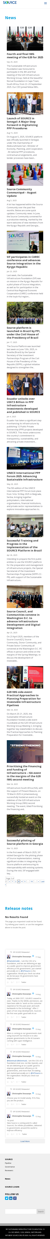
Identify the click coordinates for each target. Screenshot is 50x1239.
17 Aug (38, 957)
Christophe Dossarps (21, 956)
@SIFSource (26, 971)
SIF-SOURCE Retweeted (21, 952)
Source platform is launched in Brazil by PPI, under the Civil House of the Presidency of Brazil (23, 332)
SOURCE (9, 1159)
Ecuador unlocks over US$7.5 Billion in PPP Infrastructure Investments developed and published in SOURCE (23, 405)
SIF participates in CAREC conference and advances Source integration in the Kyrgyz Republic (24, 262)
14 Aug (38, 994)
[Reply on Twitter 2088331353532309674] (8, 1017)
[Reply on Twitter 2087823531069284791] (8, 1082)
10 (32, 881)
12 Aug (38, 1116)
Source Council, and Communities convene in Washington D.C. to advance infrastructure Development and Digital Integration (23, 620)
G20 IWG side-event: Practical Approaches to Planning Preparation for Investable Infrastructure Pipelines (24, 698)
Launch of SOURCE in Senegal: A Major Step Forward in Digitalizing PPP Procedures (22, 123)
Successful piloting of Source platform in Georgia (25, 842)
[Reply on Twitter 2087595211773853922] (8, 1134)
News (7, 1178)
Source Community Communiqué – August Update (21, 192)
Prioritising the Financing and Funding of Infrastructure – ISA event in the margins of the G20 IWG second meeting (24, 773)
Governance (10, 1167)
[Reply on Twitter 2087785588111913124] (8, 1104)
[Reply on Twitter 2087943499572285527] (8, 1045)
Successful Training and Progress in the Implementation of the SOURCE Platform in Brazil (24, 545)
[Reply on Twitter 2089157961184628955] (8, 982)
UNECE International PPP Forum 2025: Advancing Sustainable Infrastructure (25, 476)
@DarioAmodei (13, 961)
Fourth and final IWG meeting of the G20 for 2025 (25, 55)
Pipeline (8, 1163)
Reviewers (9, 1170)
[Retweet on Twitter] (11, 952)
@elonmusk (12, 1060)
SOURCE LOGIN (12, 1186)
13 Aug (38, 1029)
